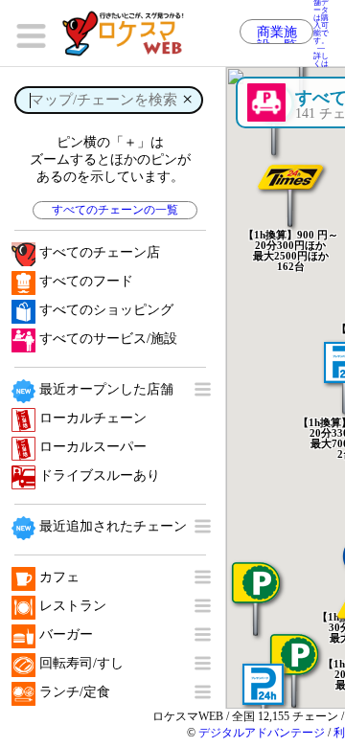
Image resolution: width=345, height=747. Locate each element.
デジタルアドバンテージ (261, 732)
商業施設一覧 (277, 34)
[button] (290, 180)
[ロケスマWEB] (129, 33)
